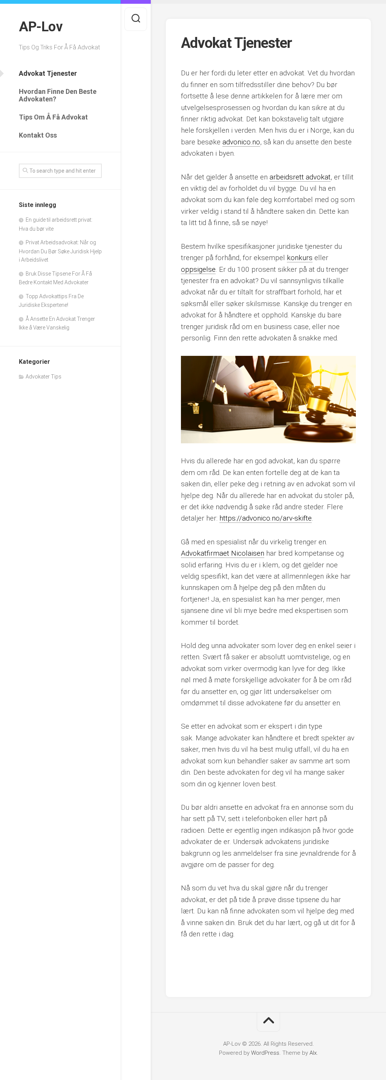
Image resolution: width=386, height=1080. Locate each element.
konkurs (299, 257)
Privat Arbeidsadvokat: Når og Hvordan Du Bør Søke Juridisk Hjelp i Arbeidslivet (60, 251)
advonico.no (241, 142)
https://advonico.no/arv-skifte (265, 518)
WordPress (265, 1052)
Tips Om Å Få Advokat (53, 117)
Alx (313, 1052)
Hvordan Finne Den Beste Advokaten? (57, 95)
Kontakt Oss (38, 135)
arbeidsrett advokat (300, 177)
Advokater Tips (43, 377)
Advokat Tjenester (48, 73)
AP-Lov (40, 27)
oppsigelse (198, 269)
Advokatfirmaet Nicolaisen (222, 553)
